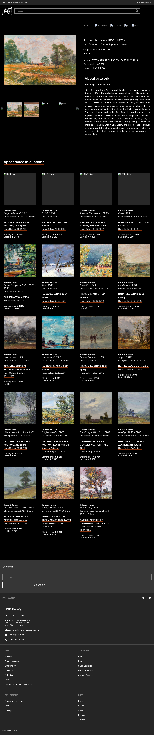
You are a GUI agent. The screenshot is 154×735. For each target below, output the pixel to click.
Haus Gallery (17, 225)
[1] (14, 109)
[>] (76, 109)
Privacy (81, 715)
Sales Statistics (85, 666)
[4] (66, 109)
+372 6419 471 (17, 639)
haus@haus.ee (146, 3)
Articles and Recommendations (18, 684)
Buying (81, 701)
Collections (9, 675)
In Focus (8, 656)
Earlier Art (9, 670)
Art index (82, 720)
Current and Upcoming (14, 701)
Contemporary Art (12, 661)
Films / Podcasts (85, 670)
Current (81, 656)
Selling (81, 706)
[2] (31, 109)
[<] (1, 109)
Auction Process (85, 675)
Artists (8, 680)
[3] (49, 109)
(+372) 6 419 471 (14, 2)
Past (80, 661)
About (80, 710)
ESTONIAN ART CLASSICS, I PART (115, 60)
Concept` (9, 710)
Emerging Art (10, 666)
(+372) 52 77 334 (27, 2)
